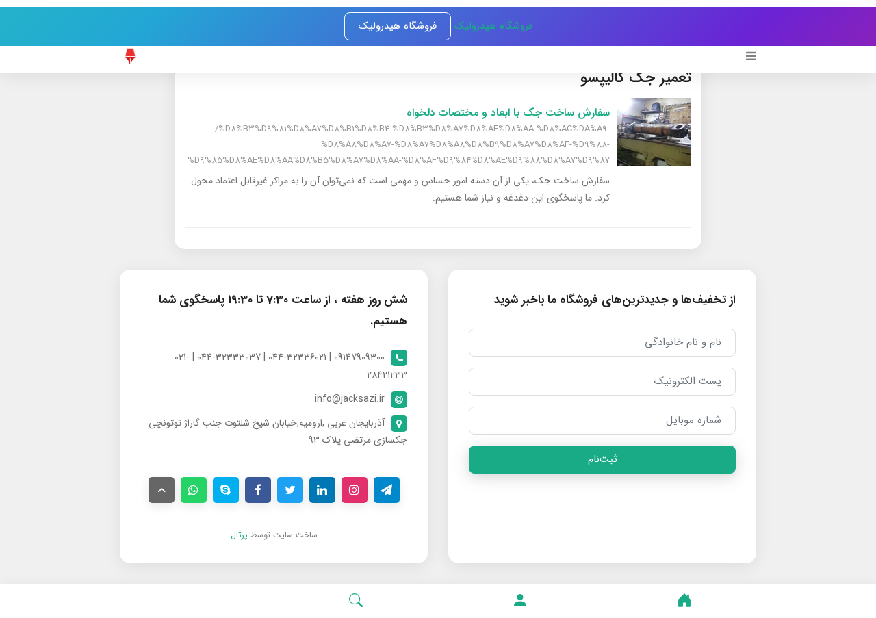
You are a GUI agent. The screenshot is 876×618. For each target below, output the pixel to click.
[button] (520, 601)
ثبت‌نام (602, 459)
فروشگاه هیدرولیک (491, 26)
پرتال (239, 534)
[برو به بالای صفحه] (162, 490)
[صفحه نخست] (684, 601)
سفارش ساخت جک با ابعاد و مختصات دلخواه (508, 112)
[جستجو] (356, 601)
